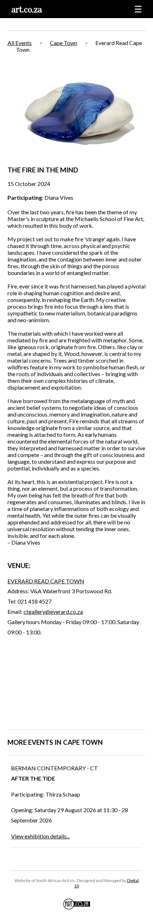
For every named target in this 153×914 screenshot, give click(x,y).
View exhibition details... (40, 836)
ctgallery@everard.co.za (53, 611)
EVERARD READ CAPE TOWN (45, 581)
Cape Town (63, 42)
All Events (19, 42)
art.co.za (26, 9)
